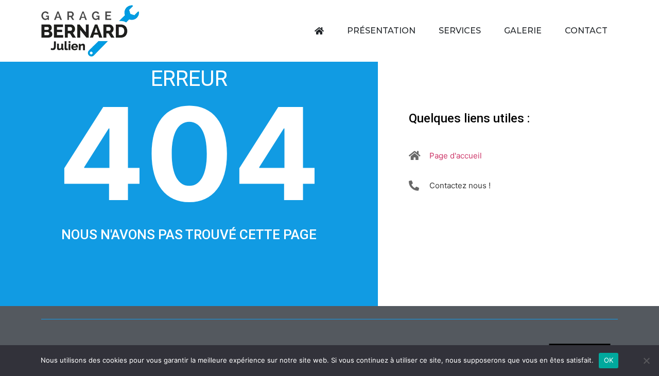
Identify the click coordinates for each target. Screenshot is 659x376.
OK (609, 360)
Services (460, 30)
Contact (586, 30)
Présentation (381, 30)
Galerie (523, 30)
